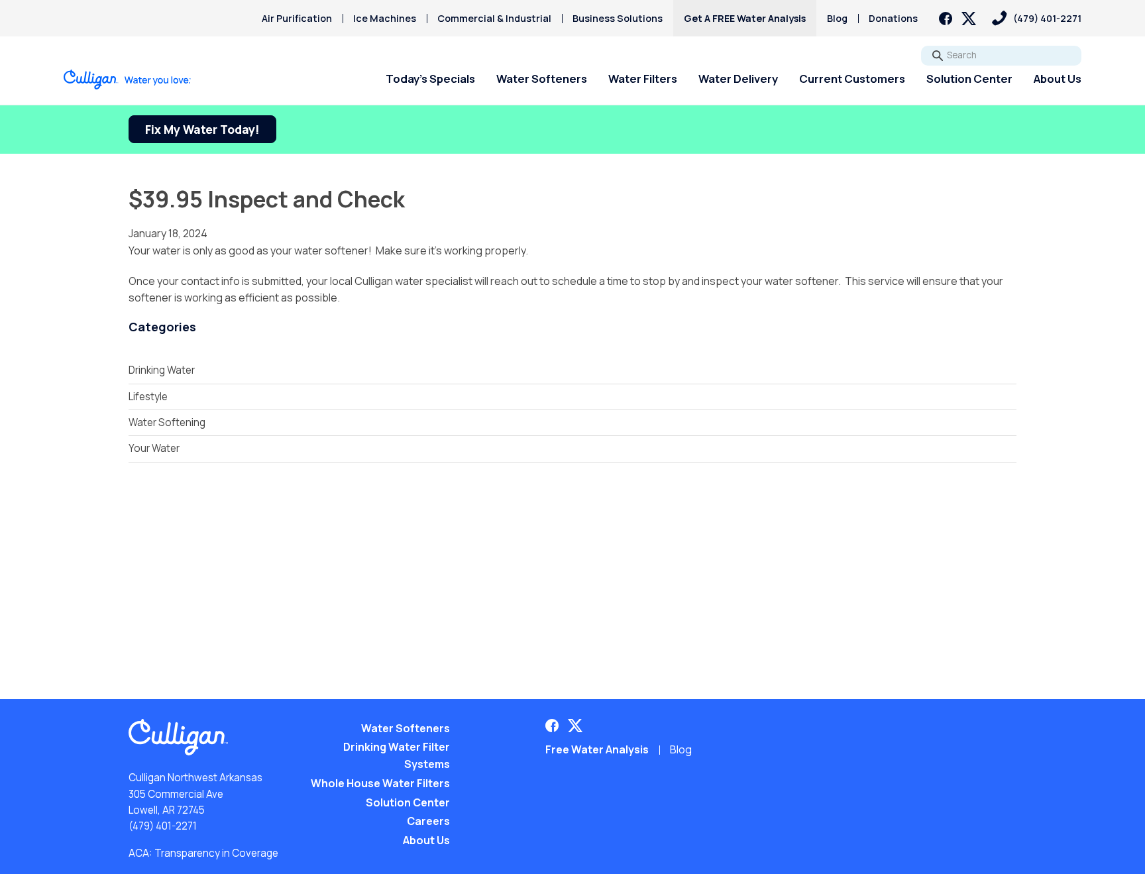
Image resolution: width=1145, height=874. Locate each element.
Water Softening (167, 422)
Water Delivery (738, 78)
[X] (968, 18)
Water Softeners (541, 78)
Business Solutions (617, 18)
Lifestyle (148, 397)
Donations (893, 18)
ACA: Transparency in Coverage (203, 853)
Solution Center (969, 78)
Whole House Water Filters (380, 783)
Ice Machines (384, 18)
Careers (428, 821)
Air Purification (297, 18)
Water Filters (642, 78)
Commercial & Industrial (494, 18)
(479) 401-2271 (163, 826)
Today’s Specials (430, 78)
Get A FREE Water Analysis (745, 18)
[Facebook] (945, 18)
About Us (1057, 78)
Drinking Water (162, 370)
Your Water (154, 448)
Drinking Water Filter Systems (396, 755)
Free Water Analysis (597, 749)
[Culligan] (127, 79)
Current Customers (852, 78)
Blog (837, 18)
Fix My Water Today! (202, 129)
